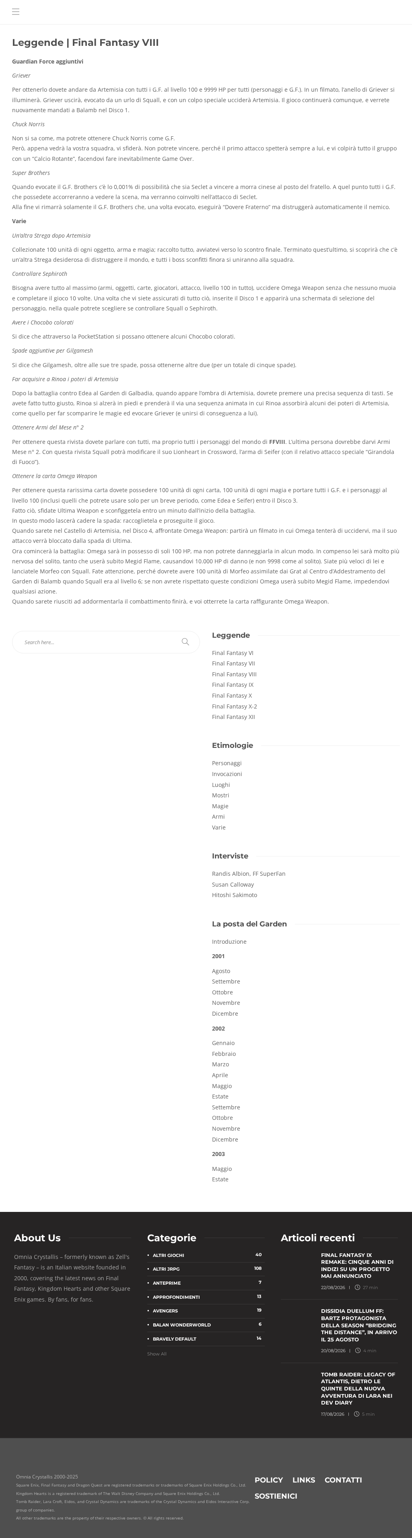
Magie (220, 806)
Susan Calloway (233, 884)
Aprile (220, 1075)
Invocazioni (227, 774)
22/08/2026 (333, 1287)
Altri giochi (207, 1255)
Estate (220, 1096)
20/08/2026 (333, 1350)
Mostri (220, 795)
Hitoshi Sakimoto (234, 895)
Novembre (226, 1002)
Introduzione (229, 941)
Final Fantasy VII (233, 663)
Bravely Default (207, 1338)
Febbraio (224, 1054)
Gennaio (223, 1043)
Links (304, 1480)
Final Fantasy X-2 (234, 706)
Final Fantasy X (232, 695)
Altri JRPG (207, 1268)
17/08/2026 (332, 1414)
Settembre (226, 1107)
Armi (218, 816)
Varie (219, 827)
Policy (269, 1480)
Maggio (222, 1086)
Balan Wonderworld (207, 1324)
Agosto (221, 971)
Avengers (207, 1310)
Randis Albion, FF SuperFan (249, 873)
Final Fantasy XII (233, 717)
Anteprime (207, 1282)
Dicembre (225, 1013)
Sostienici (276, 1496)
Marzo (220, 1064)
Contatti (343, 1480)
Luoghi (221, 785)
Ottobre (222, 992)
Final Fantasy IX (232, 684)
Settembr (224, 981)
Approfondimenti (207, 1297)
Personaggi (227, 763)
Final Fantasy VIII (234, 674)
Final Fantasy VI (232, 653)
